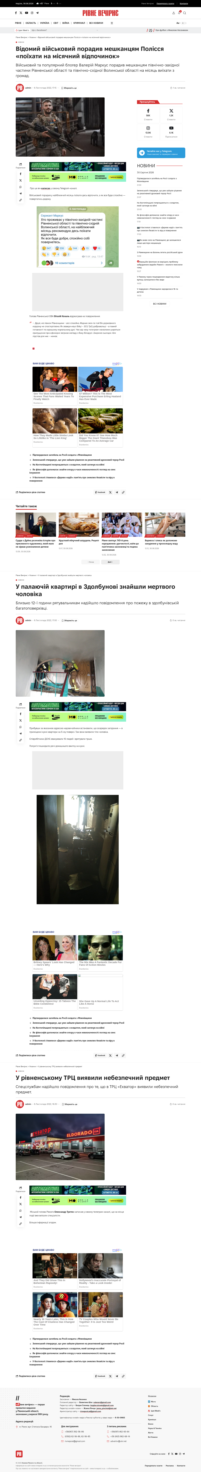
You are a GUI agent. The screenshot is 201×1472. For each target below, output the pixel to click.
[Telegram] (37, 13)
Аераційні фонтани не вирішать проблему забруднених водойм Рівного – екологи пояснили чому (160, 265)
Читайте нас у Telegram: (159, 151)
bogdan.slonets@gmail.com (102, 1405)
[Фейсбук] (16, 13)
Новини (21, 42)
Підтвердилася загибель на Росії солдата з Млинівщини (62, 455)
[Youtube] (171, 132)
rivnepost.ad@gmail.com (90, 1411)
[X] (21, 13)
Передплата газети (165, 4)
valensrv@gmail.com (102, 1402)
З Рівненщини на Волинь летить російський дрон (160, 252)
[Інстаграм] (32, 13)
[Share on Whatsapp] (20, 187)
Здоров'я (150, 536)
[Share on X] (20, 180)
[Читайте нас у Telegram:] (142, 153)
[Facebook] (148, 115)
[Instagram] (148, 132)
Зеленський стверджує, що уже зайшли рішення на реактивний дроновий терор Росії (78, 460)
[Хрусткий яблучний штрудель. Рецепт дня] (79, 525)
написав (45, 188)
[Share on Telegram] (20, 193)
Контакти (184, 4)
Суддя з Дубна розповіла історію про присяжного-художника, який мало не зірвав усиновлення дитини (35, 543)
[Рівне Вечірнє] (19, 1454)
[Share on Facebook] (20, 174)
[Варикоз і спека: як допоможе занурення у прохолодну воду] (165, 525)
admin (28, 88)
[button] (173, 13)
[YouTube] (26, 13)
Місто (124, 536)
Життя (29, 536)
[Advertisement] (78, 292)
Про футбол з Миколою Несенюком (171, 30)
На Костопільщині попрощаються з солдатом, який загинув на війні (68, 465)
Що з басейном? (39, 30)
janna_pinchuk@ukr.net (106, 1408)
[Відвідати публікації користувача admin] (20, 88)
